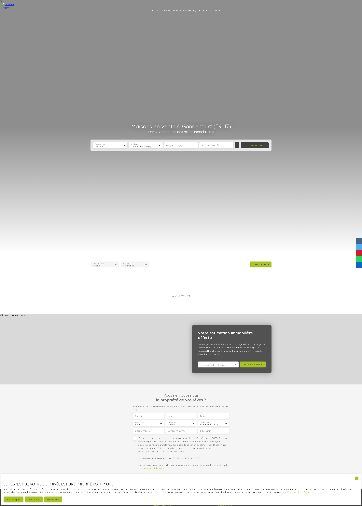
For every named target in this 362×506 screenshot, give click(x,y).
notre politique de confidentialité (298, 492)
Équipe (196, 10)
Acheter (166, 10)
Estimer (177, 10)
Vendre (187, 10)
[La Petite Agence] (10, 10)
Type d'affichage (98, 263)
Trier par (126, 263)
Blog (205, 10)
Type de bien (99, 144)
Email (202, 416)
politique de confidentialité (151, 468)
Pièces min (205, 431)
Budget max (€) (174, 145)
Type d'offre (139, 422)
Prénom (139, 416)
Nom (170, 416)
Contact (215, 10)
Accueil (155, 10)
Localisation (135, 144)
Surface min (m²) (210, 145)
